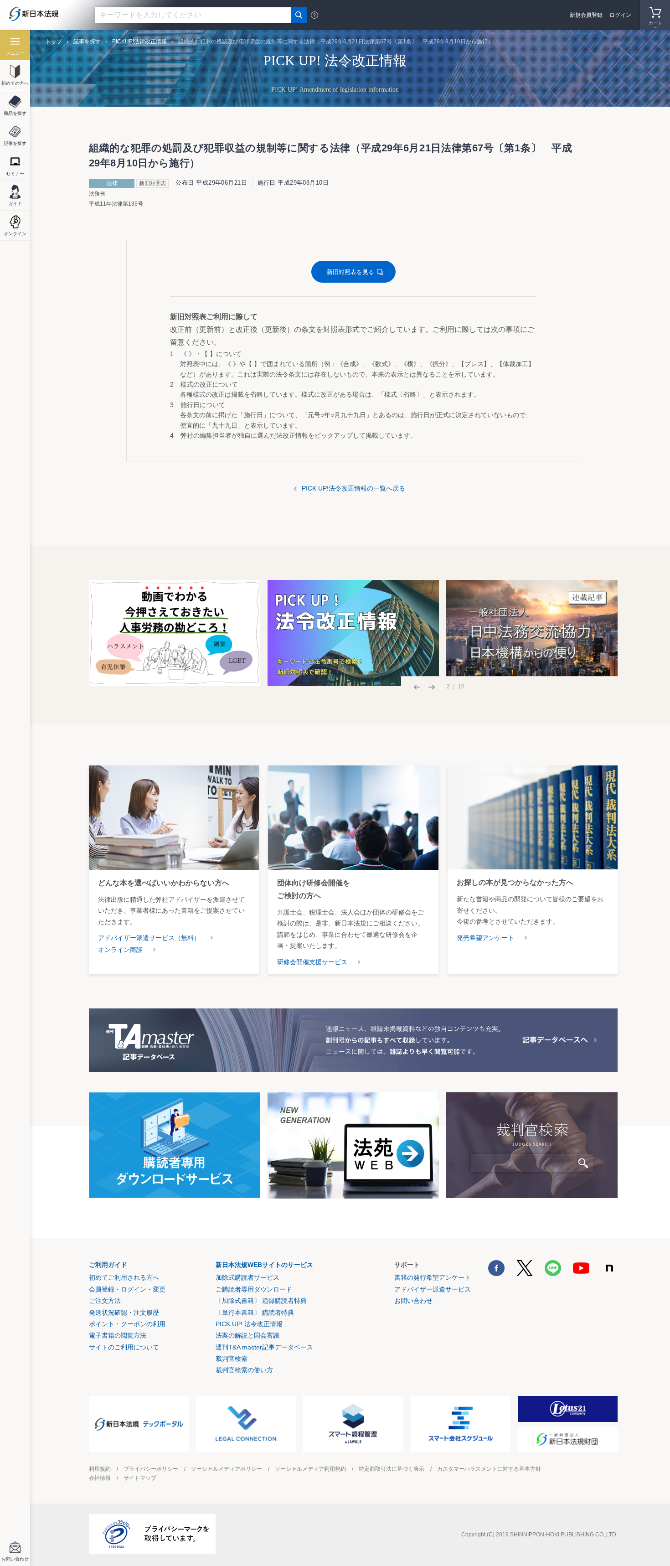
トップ (54, 41)
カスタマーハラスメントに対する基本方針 (489, 1469)
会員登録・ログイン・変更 (127, 1289)
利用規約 (100, 1469)
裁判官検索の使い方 (244, 1370)
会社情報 (100, 1478)
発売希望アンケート (485, 937)
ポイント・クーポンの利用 (127, 1324)
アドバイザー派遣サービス (432, 1289)
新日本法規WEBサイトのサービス (264, 1264)
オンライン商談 (120, 949)
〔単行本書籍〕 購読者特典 (255, 1312)
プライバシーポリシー (151, 1469)
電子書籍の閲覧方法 (117, 1335)
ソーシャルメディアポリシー (226, 1469)
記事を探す (87, 41)
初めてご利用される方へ (124, 1277)
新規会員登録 (586, 15)
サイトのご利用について (124, 1347)
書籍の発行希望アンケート (432, 1277)
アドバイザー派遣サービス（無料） (149, 937)
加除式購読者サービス (247, 1277)
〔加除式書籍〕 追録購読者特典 (261, 1300)
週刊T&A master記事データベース (264, 1347)
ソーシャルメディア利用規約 (310, 1469)
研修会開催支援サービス (312, 962)
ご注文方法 (105, 1300)
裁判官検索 (231, 1358)
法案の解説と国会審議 (247, 1335)
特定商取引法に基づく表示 (391, 1469)
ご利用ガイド (108, 1264)
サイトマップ (140, 1478)
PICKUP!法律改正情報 (139, 41)
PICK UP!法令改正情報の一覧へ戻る (353, 488)
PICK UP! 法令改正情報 (249, 1324)
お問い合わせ (413, 1300)
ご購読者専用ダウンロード (254, 1289)
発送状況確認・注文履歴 (124, 1312)
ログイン (620, 15)
